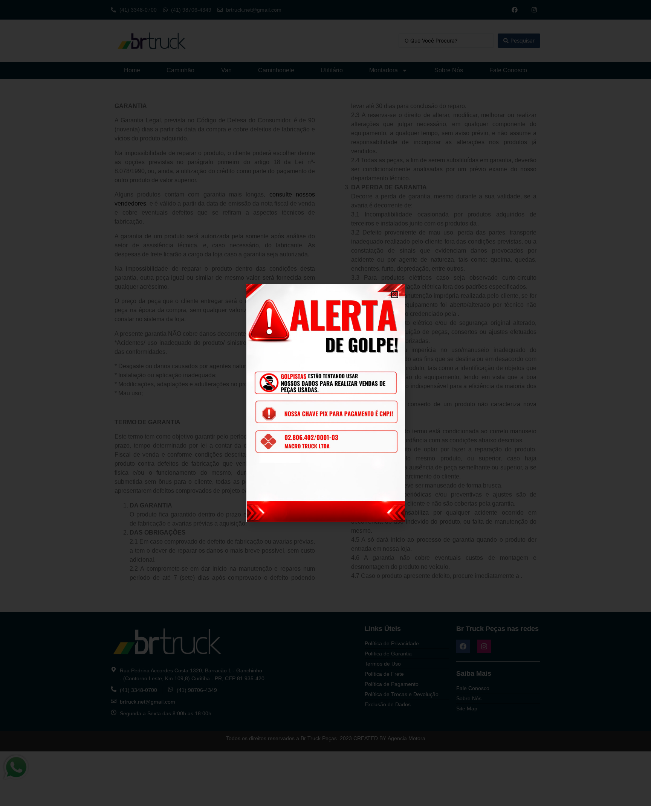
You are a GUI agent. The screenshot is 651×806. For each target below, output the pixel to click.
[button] (394, 294)
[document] (325, 403)
